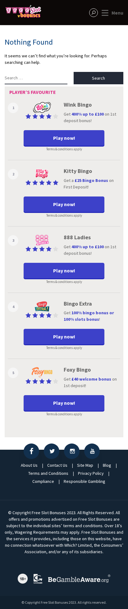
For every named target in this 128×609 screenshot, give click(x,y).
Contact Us (57, 465)
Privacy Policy (91, 473)
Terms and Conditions (48, 473)
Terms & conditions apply (64, 149)
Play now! (64, 138)
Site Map (85, 465)
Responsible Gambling (84, 481)
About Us (29, 465)
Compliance (43, 481)
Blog (107, 465)
